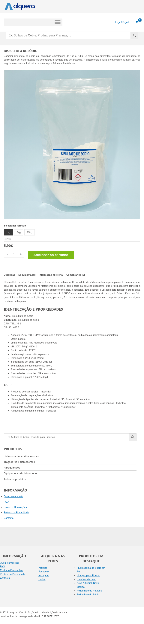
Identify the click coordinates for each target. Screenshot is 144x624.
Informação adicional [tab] (51, 274)
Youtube (42, 567)
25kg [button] (29, 232)
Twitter (42, 579)
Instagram (43, 575)
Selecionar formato (15, 225)
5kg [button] (19, 232)
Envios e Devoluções (15, 507)
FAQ (6, 501)
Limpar (7, 239)
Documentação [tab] (27, 274)
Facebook (43, 571)
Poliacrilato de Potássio (89, 590)
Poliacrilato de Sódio (88, 594)
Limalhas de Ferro (86, 579)
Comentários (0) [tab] (75, 274)
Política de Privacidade (16, 512)
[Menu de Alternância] (58, 22)
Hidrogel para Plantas (88, 575)
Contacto (9, 518)
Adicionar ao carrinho (50, 255)
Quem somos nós (13, 496)
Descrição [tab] (9, 274)
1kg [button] (8, 232)
